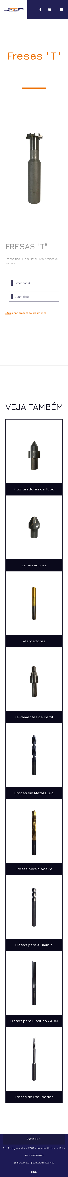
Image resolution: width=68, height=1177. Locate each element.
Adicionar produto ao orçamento (26, 312)
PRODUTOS (34, 1139)
